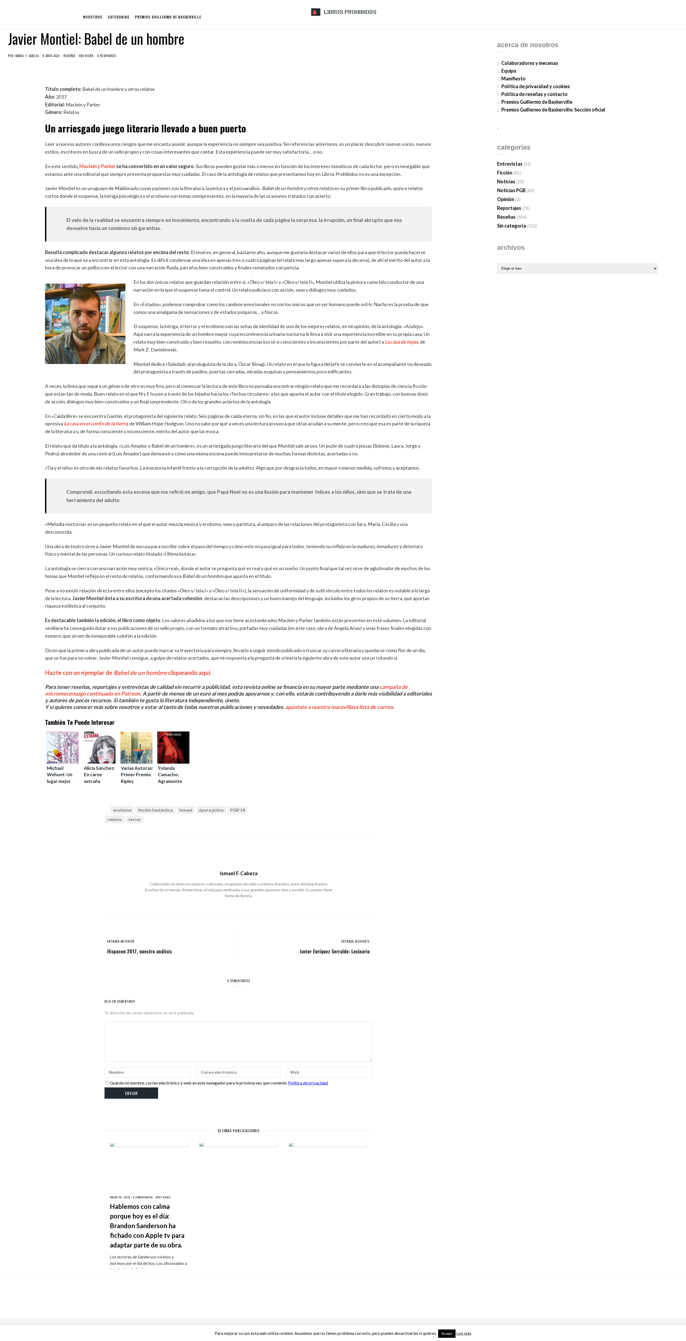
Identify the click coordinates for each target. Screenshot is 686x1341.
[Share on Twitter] (342, 810)
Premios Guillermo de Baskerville (168, 17)
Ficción (504, 173)
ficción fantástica (155, 809)
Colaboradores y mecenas (529, 63)
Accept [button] (446, 1333)
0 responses (106, 56)
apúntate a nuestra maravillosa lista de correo (339, 707)
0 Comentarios (143, 1197)
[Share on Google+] (351, 810)
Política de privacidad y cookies (535, 86)
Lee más (463, 1333)
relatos (114, 819)
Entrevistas (510, 164)
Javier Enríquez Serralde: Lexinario (335, 951)
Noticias (506, 181)
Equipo (508, 71)
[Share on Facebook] (333, 810)
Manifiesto (513, 78)
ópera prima (211, 809)
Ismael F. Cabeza (27, 56)
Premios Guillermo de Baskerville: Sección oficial (553, 110)
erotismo (122, 809)
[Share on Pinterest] (360, 810)
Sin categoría (511, 226)
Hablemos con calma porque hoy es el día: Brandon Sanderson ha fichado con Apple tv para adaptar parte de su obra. (147, 1225)
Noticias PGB (511, 190)
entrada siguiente (355, 941)
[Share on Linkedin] (368, 810)
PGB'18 (237, 809)
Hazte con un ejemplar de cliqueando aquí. (128, 672)
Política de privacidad (308, 1082)
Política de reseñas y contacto (534, 94)
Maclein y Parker (97, 166)
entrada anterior (121, 941)
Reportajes (509, 208)
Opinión (505, 199)
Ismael (185, 809)
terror (134, 819)
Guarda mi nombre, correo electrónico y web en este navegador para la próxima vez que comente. (198, 1082)
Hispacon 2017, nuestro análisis (139, 951)
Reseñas (69, 56)
